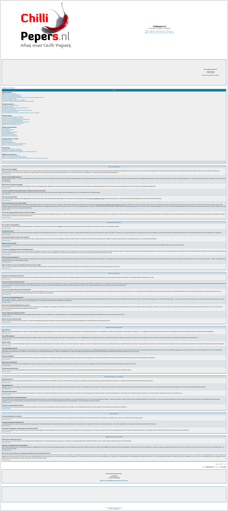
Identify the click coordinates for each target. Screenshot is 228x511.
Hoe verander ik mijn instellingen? (10, 105)
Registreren (170, 31)
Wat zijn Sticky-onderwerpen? (9, 134)
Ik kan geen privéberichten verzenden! (11, 149)
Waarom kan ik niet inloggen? (9, 93)
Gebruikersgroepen (161, 31)
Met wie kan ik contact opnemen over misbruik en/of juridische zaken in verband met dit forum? (25, 158)
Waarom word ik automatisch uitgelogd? (12, 96)
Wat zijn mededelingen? (8, 133)
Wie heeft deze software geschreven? (11, 155)
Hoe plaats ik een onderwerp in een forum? (12, 117)
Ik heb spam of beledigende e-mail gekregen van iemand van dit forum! (19, 151)
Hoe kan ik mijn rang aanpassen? (10, 111)
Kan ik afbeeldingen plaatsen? (9, 132)
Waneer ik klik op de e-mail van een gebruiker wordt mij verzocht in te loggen (20, 112)
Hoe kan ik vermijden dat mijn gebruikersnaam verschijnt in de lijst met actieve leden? (23, 97)
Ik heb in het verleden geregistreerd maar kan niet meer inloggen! (18, 101)
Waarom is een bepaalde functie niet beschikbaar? (14, 157)
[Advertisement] (55, 72)
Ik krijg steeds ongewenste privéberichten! (12, 150)
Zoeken (153, 31)
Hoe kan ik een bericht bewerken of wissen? (13, 118)
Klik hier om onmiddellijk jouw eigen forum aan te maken (114, 480)
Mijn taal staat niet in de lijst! (9, 109)
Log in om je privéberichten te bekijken (160, 32)
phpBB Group (61, 441)
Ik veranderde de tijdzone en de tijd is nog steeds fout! (15, 107)
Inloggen (172, 32)
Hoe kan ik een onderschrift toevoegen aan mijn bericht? (16, 119)
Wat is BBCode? (6, 128)
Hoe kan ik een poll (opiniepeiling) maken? (12, 120)
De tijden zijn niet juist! (7, 106)
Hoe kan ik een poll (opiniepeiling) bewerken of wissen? (15, 122)
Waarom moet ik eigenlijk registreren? (11, 95)
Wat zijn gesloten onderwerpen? (10, 136)
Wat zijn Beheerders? (7, 140)
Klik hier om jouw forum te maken (210, 75)
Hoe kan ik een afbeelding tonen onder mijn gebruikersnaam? (17, 110)
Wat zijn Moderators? (7, 141)
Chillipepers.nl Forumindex (8, 87)
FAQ (148, 31)
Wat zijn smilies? (6, 131)
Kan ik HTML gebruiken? (8, 129)
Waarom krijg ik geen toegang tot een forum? (13, 123)
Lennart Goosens (116, 508)
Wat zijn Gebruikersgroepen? (9, 142)
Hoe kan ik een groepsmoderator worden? (12, 145)
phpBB (111, 507)
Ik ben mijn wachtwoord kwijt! (9, 98)
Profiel (148, 32)
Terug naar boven (6, 174)
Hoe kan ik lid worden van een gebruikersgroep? (14, 143)
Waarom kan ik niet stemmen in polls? (11, 124)
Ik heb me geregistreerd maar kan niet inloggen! (13, 100)
